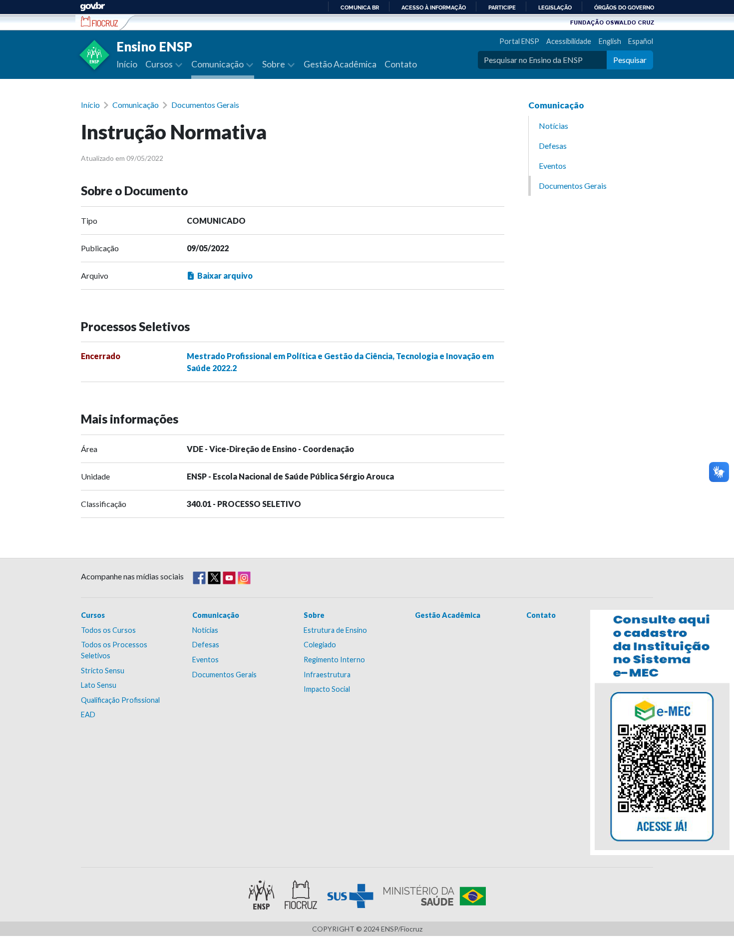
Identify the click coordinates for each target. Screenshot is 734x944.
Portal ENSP (519, 41)
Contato (400, 64)
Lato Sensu (98, 685)
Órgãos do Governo (624, 7)
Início (126, 64)
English (610, 41)
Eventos (552, 165)
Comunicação (135, 104)
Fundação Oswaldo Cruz (612, 22)
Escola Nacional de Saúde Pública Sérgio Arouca (99, 21)
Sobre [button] (274, 64)
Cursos (93, 615)
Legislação (555, 7)
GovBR (92, 6)
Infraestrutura (327, 674)
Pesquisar (630, 59)
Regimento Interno (334, 659)
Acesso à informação (433, 7)
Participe (502, 7)
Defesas (553, 145)
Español (640, 41)
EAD (88, 714)
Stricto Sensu (102, 670)
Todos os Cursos (108, 630)
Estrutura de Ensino (335, 630)
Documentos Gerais (205, 104)
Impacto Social (327, 689)
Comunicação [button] (218, 64)
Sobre (314, 615)
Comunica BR (360, 7)
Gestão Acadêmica (340, 64)
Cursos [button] (159, 64)
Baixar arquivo (225, 275)
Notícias (553, 125)
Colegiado (320, 644)
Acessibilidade (568, 41)
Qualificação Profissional (120, 700)
